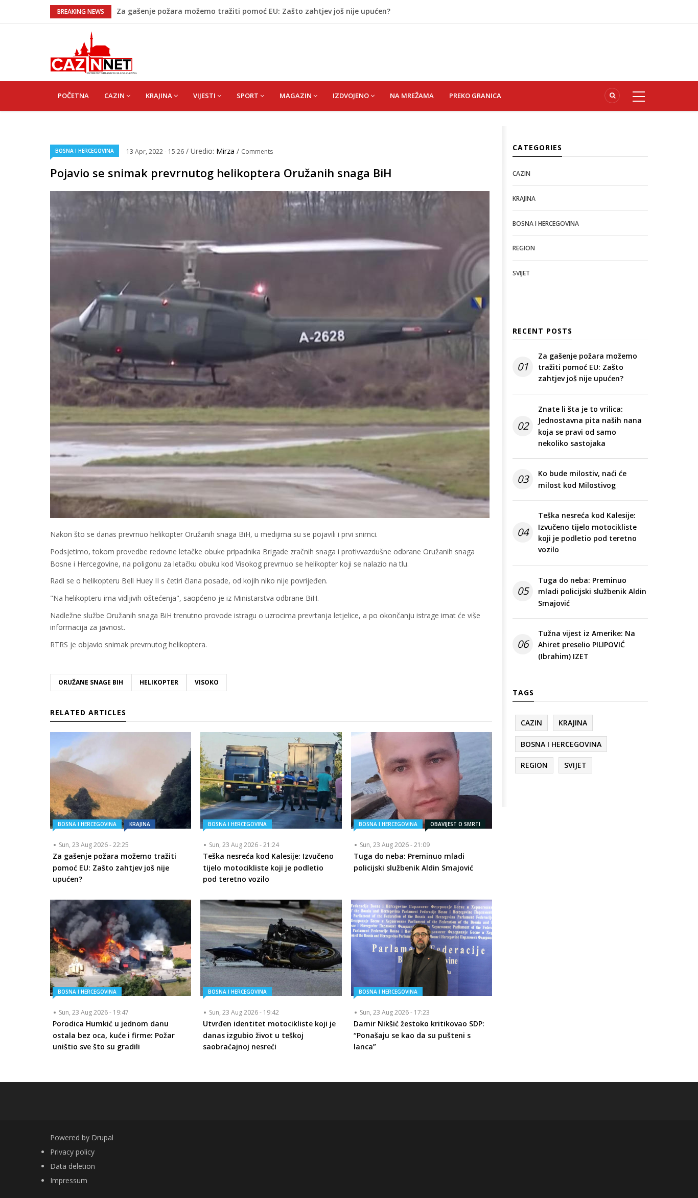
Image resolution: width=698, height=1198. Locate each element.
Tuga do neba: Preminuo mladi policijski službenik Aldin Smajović (233, 11)
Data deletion (72, 1166)
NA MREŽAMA (412, 95)
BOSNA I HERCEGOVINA (84, 150)
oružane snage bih (90, 682)
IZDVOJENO (351, 95)
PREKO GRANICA (475, 95)
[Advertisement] (400, 47)
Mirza (226, 151)
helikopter (158, 682)
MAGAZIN (296, 95)
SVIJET (521, 273)
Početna (73, 95)
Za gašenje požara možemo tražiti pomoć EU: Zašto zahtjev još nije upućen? (587, 367)
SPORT (248, 95)
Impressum (68, 1180)
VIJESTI (205, 95)
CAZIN (115, 95)
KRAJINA (160, 95)
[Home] (93, 52)
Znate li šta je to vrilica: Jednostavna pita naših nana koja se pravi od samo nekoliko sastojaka (590, 426)
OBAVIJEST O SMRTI (455, 824)
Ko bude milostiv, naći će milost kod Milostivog (582, 478)
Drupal (102, 1137)
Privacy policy (72, 1152)
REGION (524, 248)
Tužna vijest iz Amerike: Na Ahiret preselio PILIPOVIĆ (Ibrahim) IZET (586, 644)
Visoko (207, 682)
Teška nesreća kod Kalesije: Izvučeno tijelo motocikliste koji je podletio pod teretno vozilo (587, 532)
